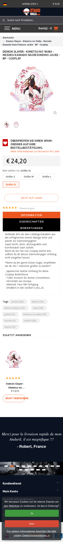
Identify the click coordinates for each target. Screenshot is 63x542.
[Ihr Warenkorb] (55, 28)
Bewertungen (31, 228)
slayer (9, 326)
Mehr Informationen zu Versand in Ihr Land (34, 151)
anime (17, 301)
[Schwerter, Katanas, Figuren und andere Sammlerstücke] (31, 12)
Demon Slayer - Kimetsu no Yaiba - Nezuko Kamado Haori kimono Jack (15, 386)
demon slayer (14, 308)
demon (38, 301)
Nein (31, 523)
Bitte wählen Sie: (17, 170)
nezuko (9, 320)
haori (38, 308)
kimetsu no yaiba (34, 314)
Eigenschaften (31, 221)
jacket (9, 314)
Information (31, 215)
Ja (31, 513)
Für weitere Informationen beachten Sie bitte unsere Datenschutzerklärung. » (31, 533)
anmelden (29, 3)
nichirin (30, 320)
